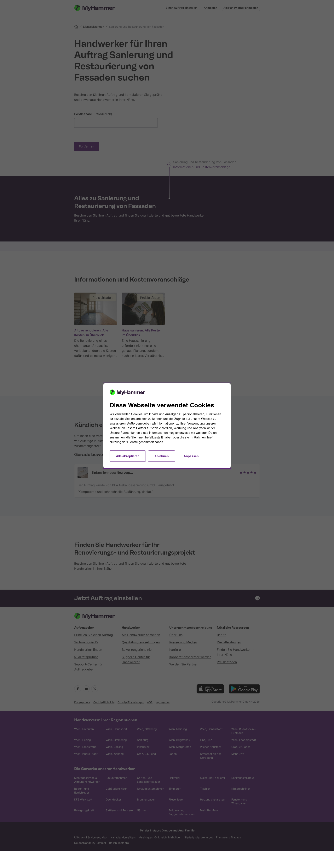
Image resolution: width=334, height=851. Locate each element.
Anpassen (191, 456)
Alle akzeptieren (127, 456)
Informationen (158, 432)
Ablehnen (161, 456)
